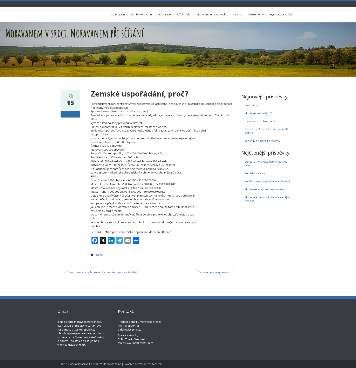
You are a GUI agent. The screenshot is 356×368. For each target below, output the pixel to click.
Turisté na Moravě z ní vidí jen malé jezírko (266, 131)
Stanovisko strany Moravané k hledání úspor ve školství (100, 272)
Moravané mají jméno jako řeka (264, 189)
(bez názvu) (252, 105)
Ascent (158, 364)
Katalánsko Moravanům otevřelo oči (267, 181)
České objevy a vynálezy (215, 272)
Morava (238, 14)
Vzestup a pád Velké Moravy (262, 141)
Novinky (98, 254)
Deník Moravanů (141, 14)
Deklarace (164, 14)
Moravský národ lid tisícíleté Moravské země (95, 364)
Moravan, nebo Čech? (258, 113)
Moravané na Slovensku (212, 14)
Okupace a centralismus (260, 121)
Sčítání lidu (183, 14)
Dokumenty (256, 14)
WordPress (144, 364)
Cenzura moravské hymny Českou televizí (266, 163)
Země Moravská (255, 173)
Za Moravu (118, 14)
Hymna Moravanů (281, 14)
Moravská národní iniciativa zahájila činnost (267, 199)
